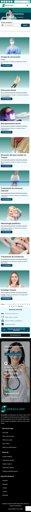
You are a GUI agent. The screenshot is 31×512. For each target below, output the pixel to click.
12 (27, 304)
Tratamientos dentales (21, 92)
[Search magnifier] (29, 1)
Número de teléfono (7, 22)
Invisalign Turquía (8, 290)
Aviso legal (5, 432)
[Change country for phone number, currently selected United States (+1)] (3, 25)
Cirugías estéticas (7, 456)
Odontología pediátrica (11, 223)
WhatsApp (5, 495)
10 (22, 304)
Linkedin (4, 488)
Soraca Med (20, 503)
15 (11, 306)
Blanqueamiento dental (11, 123)
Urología (3, 59)
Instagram (5, 484)
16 (13, 306)
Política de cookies (7, 440)
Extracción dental (8, 90)
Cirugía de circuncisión (11, 57)
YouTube (4, 491)
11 (24, 304)
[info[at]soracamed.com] (6, 363)
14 (9, 306)
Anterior (3, 304)
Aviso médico (6, 443)
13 (29, 304)
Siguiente (20, 306)
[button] (27, 5)
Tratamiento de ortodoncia (12, 257)
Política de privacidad (8, 436)
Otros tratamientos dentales (8, 92)
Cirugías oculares (7, 464)
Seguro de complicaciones (9, 447)
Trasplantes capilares (8, 467)
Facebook (5, 480)
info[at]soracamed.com (10, 367)
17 (16, 306)
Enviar (25, 25)
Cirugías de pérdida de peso (10, 471)
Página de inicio (12, 17)
